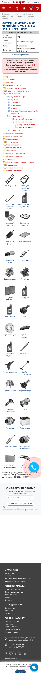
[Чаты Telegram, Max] (34, 668)
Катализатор (15, 102)
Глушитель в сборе (17, 97)
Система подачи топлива (16, 88)
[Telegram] (24, 9)
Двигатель (10, 79)
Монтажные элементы (23, 122)
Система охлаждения (14, 133)
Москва (7, 2)
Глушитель (14, 99)
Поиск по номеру (11, 594)
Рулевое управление (14, 156)
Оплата (7, 597)
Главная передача (13, 145)
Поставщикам (10, 608)
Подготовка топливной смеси (17, 91)
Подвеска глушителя (27, 125)
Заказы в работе (11, 627)
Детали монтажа (16, 116)
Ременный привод (13, 85)
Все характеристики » (20, 54)
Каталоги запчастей (12, 589)
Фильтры (10, 82)
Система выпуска (13, 94)
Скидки (7, 613)
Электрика (10, 159)
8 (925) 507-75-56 (16, 647)
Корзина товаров (11, 632)
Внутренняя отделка (14, 171)
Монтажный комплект (23, 119)
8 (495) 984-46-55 (16, 644)
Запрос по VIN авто (12, 629)
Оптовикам (9, 611)
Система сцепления (14, 136)
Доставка (8, 600)
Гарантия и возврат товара (15, 581)
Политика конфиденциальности (17, 578)
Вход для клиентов (12, 621)
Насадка (13, 108)
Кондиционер (11, 165)
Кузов (8, 76)
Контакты (8, 576)
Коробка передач (13, 139)
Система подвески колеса (16, 153)
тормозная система (14, 148)
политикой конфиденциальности (26, 510)
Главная (5, 14)
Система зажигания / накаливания (20, 162)
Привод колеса (12, 142)
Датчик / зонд (15, 130)
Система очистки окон (15, 168)
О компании (9, 573)
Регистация (9, 624)
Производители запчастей (15, 592)
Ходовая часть (12, 150)
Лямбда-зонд (15, 105)
